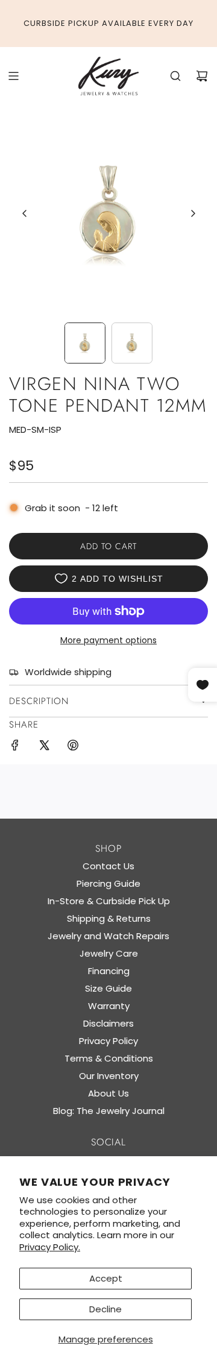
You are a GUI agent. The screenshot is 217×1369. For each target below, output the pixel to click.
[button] (24, 213)
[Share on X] (44, 747)
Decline (105, 1309)
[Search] (175, 76)
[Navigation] (13, 76)
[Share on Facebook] (15, 747)
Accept (105, 1278)
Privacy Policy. (49, 1247)
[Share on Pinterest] (73, 747)
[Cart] (202, 76)
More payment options (108, 640)
